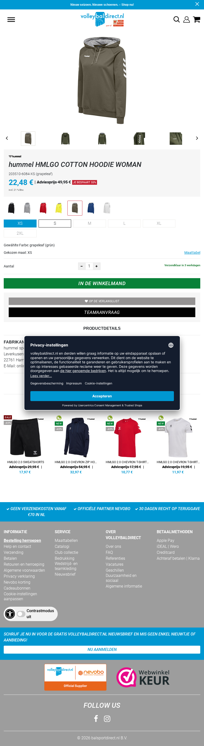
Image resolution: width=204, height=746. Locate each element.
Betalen (10, 558)
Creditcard (166, 552)
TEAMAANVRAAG (102, 312)
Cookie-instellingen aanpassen (20, 596)
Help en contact (17, 546)
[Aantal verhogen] (97, 266)
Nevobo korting (17, 582)
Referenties (115, 558)
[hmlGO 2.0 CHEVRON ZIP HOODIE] (76, 444)
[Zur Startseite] (102, 19)
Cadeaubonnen (17, 588)
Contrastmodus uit (40, 613)
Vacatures (114, 564)
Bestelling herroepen (22, 540)
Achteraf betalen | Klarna (178, 558)
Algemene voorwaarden (24, 570)
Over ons (113, 546)
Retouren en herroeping (24, 564)
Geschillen (115, 570)
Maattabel (192, 252)
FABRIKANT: (16, 342)
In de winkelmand (102, 283)
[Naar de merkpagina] (15, 157)
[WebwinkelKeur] (138, 677)
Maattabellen (66, 540)
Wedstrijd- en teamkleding (66, 566)
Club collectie (66, 552)
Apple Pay (165, 540)
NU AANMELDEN (102, 649)
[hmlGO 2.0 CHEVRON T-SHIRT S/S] (178, 444)
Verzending (13, 552)
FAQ (109, 552)
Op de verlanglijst (104, 301)
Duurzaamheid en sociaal (121, 578)
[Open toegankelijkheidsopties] (10, 614)
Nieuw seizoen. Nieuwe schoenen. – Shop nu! (102, 4)
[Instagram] (107, 718)
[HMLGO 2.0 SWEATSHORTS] (25, 444)
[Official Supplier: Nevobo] (75, 677)
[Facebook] (96, 718)
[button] (11, 19)
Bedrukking (64, 558)
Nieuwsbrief (65, 574)
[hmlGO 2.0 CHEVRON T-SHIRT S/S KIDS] (127, 444)
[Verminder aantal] (82, 266)
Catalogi (62, 546)
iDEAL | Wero (168, 546)
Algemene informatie (124, 586)
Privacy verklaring (19, 576)
